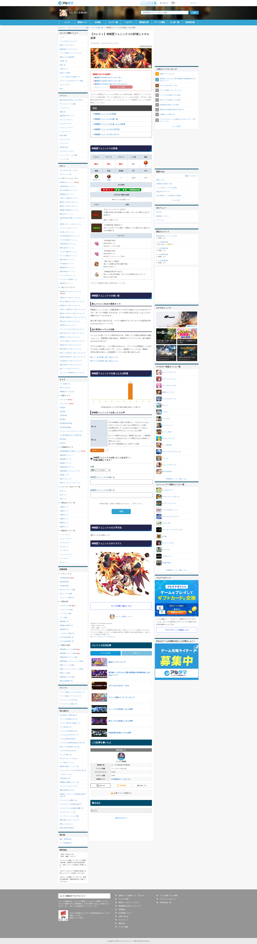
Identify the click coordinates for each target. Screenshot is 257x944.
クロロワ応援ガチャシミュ (68, 240)
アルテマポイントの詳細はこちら (177, 630)
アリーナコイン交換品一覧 (68, 704)
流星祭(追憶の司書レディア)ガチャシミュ (73, 219)
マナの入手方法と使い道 (68, 750)
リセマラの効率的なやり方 (68, 719)
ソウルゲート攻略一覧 (67, 633)
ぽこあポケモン (167, 490)
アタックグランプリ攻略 (68, 104)
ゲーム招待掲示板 (65, 843)
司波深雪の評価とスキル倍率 (169, 104)
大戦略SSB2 (166, 563)
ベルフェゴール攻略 (66, 609)
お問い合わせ (123, 916)
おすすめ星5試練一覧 (67, 637)
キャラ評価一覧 (65, 384)
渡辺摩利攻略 (64, 582)
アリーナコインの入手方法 (68, 700)
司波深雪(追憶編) (65, 427)
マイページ (160, 220)
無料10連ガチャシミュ (67, 259)
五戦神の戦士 (64, 147)
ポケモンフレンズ (168, 438)
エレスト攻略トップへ (124, 617)
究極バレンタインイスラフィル (70, 483)
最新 (186, 176)
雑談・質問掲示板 (65, 839)
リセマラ (128, 22)
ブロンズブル (67, 403)
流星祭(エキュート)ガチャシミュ (70, 224)
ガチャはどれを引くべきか (168, 85)
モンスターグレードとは (68, 812)
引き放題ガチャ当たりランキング (71, 361)
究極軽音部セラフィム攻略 (68, 657)
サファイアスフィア (169, 372)
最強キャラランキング (67, 45)
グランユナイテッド (66, 119)
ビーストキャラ (65, 534)
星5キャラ (63, 499)
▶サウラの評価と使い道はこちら (104, 361)
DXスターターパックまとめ (69, 758)
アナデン (165, 412)
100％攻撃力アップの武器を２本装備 (168, 195)
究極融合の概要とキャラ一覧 (69, 782)
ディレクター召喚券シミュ (68, 279)
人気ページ (137, 653)
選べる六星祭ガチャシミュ (68, 190)
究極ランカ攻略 (65, 673)
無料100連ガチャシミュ (67, 271)
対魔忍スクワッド (168, 392)
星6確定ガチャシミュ (70, 182)
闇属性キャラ (64, 522)
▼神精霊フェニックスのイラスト (106, 134)
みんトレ (165, 405)
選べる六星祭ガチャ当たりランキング (72, 301)
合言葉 (98, 22)
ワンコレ (165, 458)
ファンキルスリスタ (169, 385)
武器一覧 (62, 65)
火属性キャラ (64, 507)
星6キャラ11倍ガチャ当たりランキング (73, 353)
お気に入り (143, 785)
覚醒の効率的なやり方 (67, 790)
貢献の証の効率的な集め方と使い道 (171, 109)
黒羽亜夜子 (63, 439)
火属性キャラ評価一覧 (167, 114)
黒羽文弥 (62, 443)
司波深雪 (62, 411)
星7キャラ (63, 491)
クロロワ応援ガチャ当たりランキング (72, 341)
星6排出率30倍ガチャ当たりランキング (73, 357)
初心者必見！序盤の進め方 (68, 715)
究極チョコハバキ (65, 479)
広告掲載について (125, 913)
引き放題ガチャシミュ (67, 263)
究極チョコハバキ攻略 (67, 665)
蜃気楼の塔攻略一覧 (66, 625)
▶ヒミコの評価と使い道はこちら (104, 357)
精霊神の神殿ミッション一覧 (69, 766)
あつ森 (164, 536)
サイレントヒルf (167, 543)
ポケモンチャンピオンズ (170, 497)
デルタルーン (166, 556)
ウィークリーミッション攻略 (69, 816)
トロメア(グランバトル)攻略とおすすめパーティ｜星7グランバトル (178, 120)
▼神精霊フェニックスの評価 (104, 114)
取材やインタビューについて (129, 902)
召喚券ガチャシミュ (66, 283)
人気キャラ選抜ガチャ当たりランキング (73, 309)
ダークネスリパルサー (67, 151)
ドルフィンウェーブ (169, 379)
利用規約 (122, 909)
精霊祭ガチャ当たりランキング (70, 305)
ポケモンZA (166, 523)
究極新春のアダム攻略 (67, 677)
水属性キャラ (64, 511)
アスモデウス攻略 (68, 605)
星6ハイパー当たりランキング (70, 368)
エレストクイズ (65, 84)
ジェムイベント (65, 108)
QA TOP (159, 212)
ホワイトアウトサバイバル (171, 452)
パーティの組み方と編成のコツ (70, 77)
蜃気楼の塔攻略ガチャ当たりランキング (73, 317)
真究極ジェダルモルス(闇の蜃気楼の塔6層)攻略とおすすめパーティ (178, 79)
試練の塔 (62, 112)
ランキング (194, 176)
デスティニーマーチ (66, 127)
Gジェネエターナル (169, 399)
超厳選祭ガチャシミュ (67, 267)
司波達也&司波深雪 (66, 423)
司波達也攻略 (64, 585)
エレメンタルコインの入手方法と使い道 (73, 770)
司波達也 (62, 407)
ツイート (102, 785)
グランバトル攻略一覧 (67, 597)
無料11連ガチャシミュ (67, 248)
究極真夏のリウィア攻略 (70, 653)
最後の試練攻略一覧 (66, 681)
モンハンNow (167, 432)
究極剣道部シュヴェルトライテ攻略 (71, 661)
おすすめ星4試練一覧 (67, 641)
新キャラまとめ (65, 387)
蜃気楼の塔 (144, 22)
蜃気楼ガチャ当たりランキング (70, 337)
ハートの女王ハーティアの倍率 (166, 187)
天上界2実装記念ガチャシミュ (70, 236)
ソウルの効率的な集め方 (68, 739)
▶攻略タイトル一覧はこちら (176, 479)
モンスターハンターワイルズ (172, 530)
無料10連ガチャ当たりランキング (71, 349)
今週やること (64, 69)
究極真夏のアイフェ (66, 459)
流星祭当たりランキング (68, 325)
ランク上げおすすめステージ (69, 735)
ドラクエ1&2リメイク (170, 510)
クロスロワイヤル (65, 123)
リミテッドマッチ (65, 131)
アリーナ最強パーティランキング (71, 53)
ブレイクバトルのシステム (68, 786)
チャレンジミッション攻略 (68, 155)
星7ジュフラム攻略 (66, 593)
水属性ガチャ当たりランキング (70, 297)
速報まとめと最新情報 (67, 57)
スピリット (96, 180)
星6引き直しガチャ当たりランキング (72, 333)
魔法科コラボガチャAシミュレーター (108, 77)
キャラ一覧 (113, 22)
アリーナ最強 (159, 22)
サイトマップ (123, 920)
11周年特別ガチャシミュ (68, 244)
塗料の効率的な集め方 (67, 828)
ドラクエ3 (165, 550)
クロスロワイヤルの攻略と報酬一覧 (71, 808)
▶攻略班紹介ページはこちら (121, 779)
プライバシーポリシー (168, 899)
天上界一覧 (174, 22)
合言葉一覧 (63, 61)
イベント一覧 (64, 159)
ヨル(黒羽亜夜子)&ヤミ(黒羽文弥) (71, 435)
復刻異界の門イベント (67, 115)
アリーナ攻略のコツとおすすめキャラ (72, 692)
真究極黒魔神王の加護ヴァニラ (73, 451)
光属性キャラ (64, 519)
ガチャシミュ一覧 (65, 174)
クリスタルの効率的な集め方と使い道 (72, 742)
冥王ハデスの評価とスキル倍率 (170, 100)
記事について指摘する (122, 793)
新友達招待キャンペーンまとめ (166, 236)
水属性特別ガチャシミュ (68, 186)
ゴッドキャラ (64, 550)
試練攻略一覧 (64, 621)
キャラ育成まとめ (65, 727)
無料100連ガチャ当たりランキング (71, 364)
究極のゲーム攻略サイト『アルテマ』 (132, 895)
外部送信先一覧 (165, 902)
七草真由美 (63, 415)
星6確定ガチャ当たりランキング (70, 292)
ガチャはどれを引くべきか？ (69, 170)
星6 (133, 164)
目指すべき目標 (65, 73)
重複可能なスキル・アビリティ (70, 820)
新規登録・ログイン (162, 216)
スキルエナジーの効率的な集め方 (71, 804)
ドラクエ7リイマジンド (170, 516)
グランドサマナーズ (169, 465)
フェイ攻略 (63, 617)
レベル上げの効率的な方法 (68, 731)
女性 (108, 180)
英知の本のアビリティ (163, 191)
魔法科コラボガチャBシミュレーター (108, 81)
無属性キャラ (64, 526)
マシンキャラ (64, 558)
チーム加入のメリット (67, 762)
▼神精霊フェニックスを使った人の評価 (108, 124)
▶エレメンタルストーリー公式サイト (102, 636)
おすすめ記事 (105, 653)
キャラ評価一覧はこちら (121, 606)
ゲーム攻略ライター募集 (169, 895)
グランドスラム (65, 139)
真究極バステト (65, 475)
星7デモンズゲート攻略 (67, 589)
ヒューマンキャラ (65, 554)
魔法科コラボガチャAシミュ (69, 202)
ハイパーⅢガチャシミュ (68, 275)
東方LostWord (167, 471)
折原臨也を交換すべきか (164, 183)
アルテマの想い (124, 899)
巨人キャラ (63, 562)
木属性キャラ (64, 515)
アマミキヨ (66, 399)
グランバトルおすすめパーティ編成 (71, 81)
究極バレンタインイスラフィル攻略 (71, 669)
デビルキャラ (64, 546)
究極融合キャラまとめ (67, 391)
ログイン (193, 3)
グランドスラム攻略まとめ (68, 800)
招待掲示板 (190, 22)
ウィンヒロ (166, 419)
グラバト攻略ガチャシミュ (68, 255)
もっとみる (176, 200)
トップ (67, 22)
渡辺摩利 (62, 419)
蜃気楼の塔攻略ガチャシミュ (69, 210)
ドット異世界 (166, 445)
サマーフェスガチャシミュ (68, 228)
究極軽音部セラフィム (67, 467)
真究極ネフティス (65, 463)
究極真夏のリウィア (66, 455)
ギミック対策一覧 (65, 754)
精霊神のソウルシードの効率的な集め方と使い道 (73, 795)
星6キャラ (63, 495)
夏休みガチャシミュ (66, 214)
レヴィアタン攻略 (65, 613)
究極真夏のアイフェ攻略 (70, 649)
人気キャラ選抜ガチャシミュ (69, 198)
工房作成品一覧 (65, 778)
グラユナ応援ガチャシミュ (68, 251)
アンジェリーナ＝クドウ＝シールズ (71, 431)
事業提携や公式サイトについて (130, 906)
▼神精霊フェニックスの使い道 (105, 119)
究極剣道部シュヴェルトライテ (70, 471)
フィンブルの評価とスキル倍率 (170, 95)
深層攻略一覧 (64, 629)
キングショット (167, 425)
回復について (160, 180)
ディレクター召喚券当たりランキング (72, 372)
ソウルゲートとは (65, 774)
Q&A (61, 88)
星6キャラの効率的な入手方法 (70, 746)
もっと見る (176, 126)
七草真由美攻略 (67, 578)
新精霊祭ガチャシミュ (67, 194)
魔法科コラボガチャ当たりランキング (72, 313)
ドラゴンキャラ (65, 542)
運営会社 (122, 923)
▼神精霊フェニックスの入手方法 (106, 129)
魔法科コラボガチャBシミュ (69, 206)
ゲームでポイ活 (147, 3)
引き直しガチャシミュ (67, 232)
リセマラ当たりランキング (68, 41)
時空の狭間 (63, 135)
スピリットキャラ (65, 538)
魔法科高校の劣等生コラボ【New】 (71, 100)
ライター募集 (123, 927)
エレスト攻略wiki (78, 12)
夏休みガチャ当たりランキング (70, 321)
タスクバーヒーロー (169, 503)
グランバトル (64, 143)
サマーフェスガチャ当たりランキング (72, 329)
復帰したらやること (66, 824)
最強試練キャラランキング (68, 49)
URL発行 (123, 785)
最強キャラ (82, 22)
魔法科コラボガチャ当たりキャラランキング (111, 84)
